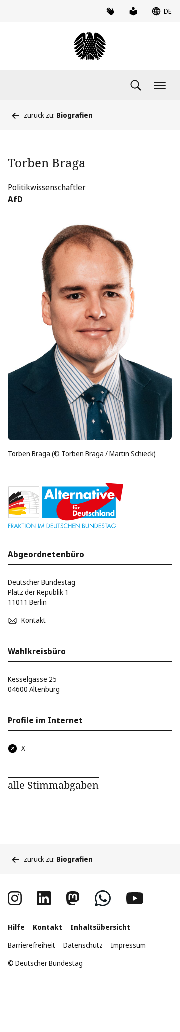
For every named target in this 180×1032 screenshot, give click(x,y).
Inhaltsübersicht (100, 927)
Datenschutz (83, 945)
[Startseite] (90, 46)
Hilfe (16, 927)
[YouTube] (135, 898)
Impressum (128, 945)
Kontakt (47, 927)
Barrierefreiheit (32, 945)
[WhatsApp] (103, 898)
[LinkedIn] (44, 898)
